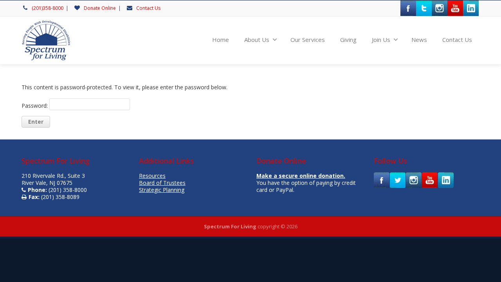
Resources (152, 175)
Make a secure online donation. (300, 175)
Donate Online (100, 8)
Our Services (307, 39)
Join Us (381, 39)
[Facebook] (408, 8)
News (419, 39)
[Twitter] (424, 8)
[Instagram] (439, 8)
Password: (35, 105)
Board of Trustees (162, 182)
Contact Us (148, 8)
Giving (348, 39)
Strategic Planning (161, 189)
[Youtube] (455, 8)
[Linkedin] (471, 8)
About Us (256, 39)
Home (220, 39)
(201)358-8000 (47, 8)
